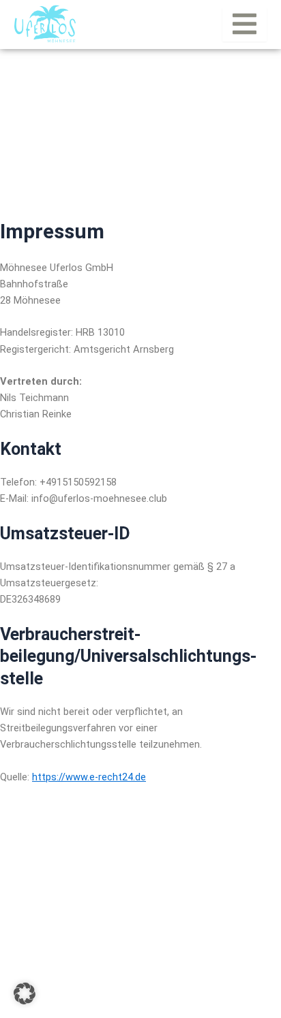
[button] (24, 993)
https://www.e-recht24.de (89, 777)
